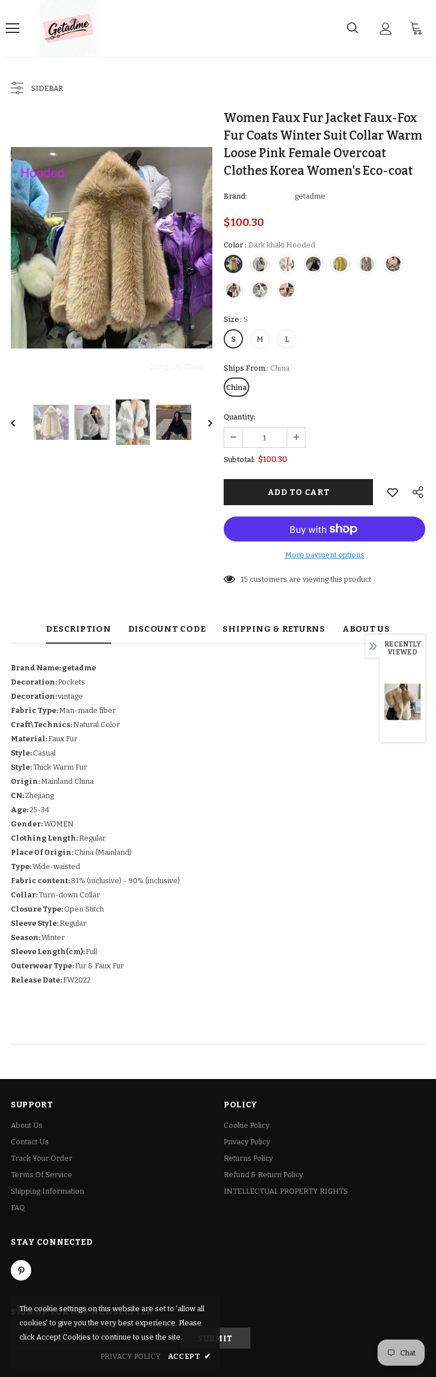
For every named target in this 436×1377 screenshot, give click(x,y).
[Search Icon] (352, 28)
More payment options (324, 555)
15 (244, 579)
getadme (310, 196)
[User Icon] (386, 29)
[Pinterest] (21, 1270)
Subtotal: (239, 459)
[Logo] (68, 28)
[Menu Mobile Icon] (12, 28)
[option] (111, 248)
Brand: (235, 196)
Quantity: (239, 417)
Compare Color (176, 365)
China (236, 387)
